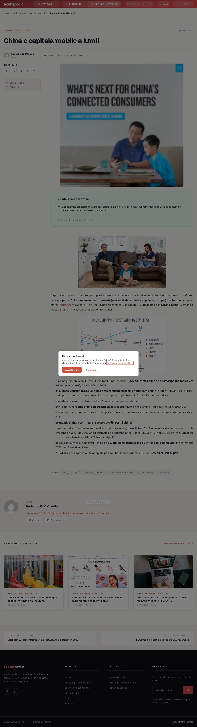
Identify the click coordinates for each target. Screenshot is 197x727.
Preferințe (91, 370)
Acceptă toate (72, 370)
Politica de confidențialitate (120, 363)
